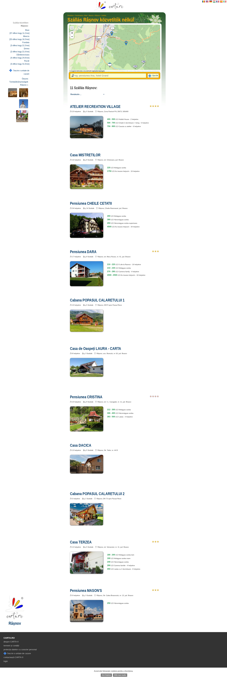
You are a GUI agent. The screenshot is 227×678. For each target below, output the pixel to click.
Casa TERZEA (81, 542)
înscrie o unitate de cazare (19, 653)
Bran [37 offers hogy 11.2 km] (19, 31)
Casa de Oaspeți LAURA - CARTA (95, 348)
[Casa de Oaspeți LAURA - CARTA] (86, 375)
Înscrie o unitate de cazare (20, 72)
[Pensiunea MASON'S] (86, 620)
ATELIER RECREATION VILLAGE (95, 106)
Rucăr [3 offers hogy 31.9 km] (20, 62)
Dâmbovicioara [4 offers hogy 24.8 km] (20, 56)
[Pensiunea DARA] (86, 284)
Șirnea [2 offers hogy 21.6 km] (20, 50)
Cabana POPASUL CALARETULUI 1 (97, 300)
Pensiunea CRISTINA (86, 397)
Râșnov (97, 15)
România (70, 15)
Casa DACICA (80, 445)
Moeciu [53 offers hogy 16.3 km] (19, 37)
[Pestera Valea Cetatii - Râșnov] (23, 92)
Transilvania (79, 15)
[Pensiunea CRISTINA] (86, 429)
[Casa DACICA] (86, 472)
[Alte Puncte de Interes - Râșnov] (23, 103)
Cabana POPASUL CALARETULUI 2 (97, 493)
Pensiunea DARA (83, 251)
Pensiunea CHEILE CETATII (91, 203)
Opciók (155, 76)
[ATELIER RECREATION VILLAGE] (86, 136)
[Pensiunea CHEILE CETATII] (86, 236)
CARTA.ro (9, 638)
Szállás (103, 15)
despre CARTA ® (11, 642)
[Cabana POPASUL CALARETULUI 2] (86, 523)
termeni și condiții (11, 646)
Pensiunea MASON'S (86, 590)
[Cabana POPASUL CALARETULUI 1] (86, 330)
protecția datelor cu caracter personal (20, 649)
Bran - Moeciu (88, 15)
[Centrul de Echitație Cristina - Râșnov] (21, 116)
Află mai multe (120, 675)
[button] (111, 33)
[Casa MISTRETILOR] (86, 187)
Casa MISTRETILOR (85, 155)
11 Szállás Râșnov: (83, 88)
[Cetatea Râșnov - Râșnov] (12, 92)
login (6, 661)
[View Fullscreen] (72, 28)
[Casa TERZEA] (86, 572)
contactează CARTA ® (13, 657)
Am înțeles (106, 675)
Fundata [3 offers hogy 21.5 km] (20, 44)
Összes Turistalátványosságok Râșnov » (18, 82)
